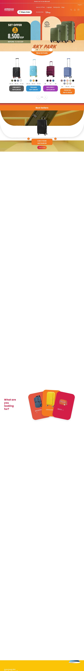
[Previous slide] (33, 49)
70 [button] (50, 83)
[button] (71, 10)
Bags (63, 7)
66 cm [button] (33, 83)
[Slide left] (38, 97)
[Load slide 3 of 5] (42, 50)
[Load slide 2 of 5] (39, 50)
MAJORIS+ (50, 87)
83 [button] (55, 83)
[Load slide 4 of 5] (44, 50)
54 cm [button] (62, 87)
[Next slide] (50, 49)
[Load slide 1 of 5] (37, 50)
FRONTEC (67, 90)
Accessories (39, 12)
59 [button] (45, 83)
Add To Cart (42, 147)
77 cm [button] (22, 83)
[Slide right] (45, 97)
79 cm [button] (39, 83)
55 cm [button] (11, 83)
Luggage (49, 7)
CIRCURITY (17, 87)
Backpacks (56, 7)
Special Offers (40, 7)
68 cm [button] (16, 83)
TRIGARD (33, 87)
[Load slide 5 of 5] (47, 50)
